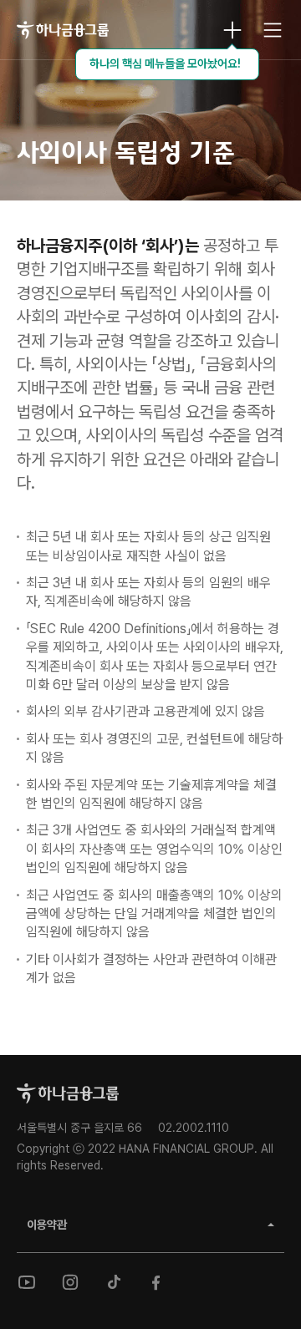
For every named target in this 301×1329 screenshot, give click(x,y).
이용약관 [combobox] (47, 1224)
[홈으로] (68, 1093)
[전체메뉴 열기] (272, 30)
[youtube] (27, 1282)
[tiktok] (114, 1282)
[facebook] (157, 1282)
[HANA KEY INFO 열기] (232, 30)
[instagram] (70, 1282)
